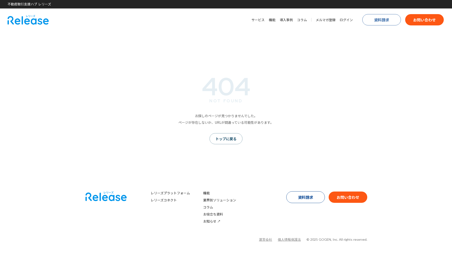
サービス (258, 19)
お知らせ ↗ (212, 221)
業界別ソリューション (219, 200)
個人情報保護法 (289, 239)
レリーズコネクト (164, 200)
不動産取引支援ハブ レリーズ (29, 4)
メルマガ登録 (325, 19)
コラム (302, 19)
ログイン (346, 19)
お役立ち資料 (213, 214)
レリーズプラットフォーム (170, 193)
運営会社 (265, 239)
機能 (272, 19)
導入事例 (286, 19)
